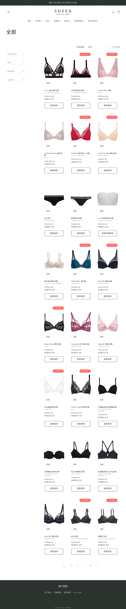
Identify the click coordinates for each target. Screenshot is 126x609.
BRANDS (11, 71)
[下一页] (97, 565)
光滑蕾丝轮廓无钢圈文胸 (107, 407)
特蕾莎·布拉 (102, 536)
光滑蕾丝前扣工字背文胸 (107, 472)
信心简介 (47, 218)
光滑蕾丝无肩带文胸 (51, 472)
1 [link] (64, 566)
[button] (9, 12)
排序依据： (81, 47)
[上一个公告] (29, 2)
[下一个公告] (96, 2)
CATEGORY (12, 54)
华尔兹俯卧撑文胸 (51, 407)
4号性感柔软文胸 (77, 90)
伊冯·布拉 (74, 536)
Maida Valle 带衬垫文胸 (80, 407)
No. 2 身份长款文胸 (51, 90)
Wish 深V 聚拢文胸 (105, 281)
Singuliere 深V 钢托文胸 (80, 344)
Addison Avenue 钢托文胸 (53, 154)
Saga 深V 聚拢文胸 (105, 344)
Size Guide (77, 593)
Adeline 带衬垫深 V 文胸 (80, 153)
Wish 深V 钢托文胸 (51, 536)
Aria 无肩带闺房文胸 (105, 218)
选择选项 (54, 105)
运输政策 (57, 593)
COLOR (11, 80)
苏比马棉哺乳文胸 (78, 472)
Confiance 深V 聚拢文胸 (107, 153)
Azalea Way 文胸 (104, 90)
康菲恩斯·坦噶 (76, 218)
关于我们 (48, 593)
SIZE (9, 63)
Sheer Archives (66, 608)
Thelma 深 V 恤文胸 (78, 281)
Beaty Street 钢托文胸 (52, 344)
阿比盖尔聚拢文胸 (51, 281)
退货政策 (67, 593)
